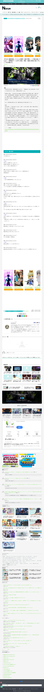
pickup (4, 556)
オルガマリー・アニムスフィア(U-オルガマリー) (10, 560)
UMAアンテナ (5, 661)
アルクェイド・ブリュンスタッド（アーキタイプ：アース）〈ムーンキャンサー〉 (19, 556)
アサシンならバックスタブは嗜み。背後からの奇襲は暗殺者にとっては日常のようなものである (20, 610)
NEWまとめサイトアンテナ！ (8, 659)
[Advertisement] (22, 27)
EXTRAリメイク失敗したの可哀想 (9, 594)
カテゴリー (4, 683)
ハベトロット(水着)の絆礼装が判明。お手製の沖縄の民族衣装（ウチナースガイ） (18, 607)
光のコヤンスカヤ (36, 563)
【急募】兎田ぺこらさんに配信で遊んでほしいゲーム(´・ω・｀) (15, 637)
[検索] (41, 451)
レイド (31, 563)
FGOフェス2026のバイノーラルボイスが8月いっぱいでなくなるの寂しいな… (17, 640)
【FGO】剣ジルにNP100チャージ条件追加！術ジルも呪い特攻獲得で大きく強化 (18, 472)
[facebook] (33, 85)
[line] (37, 85)
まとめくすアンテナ (7, 662)
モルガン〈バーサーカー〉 (24, 563)
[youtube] (37, 322)
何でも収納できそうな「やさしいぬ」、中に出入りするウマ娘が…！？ (16, 643)
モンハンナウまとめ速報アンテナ (9, 664)
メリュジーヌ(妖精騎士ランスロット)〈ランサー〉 (11, 563)
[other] (39, 322)
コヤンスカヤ (39, 560)
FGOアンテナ (5, 657)
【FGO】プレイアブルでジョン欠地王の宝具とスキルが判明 (15, 478)
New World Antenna (7, 674)
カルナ (20, 560)
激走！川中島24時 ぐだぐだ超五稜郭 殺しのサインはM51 (16, 18)
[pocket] (38, 85)
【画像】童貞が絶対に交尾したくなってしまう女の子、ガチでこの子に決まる (17, 626)
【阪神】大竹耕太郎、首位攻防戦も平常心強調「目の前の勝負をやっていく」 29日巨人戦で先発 (21, 634)
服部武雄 (5, 64)
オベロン (30, 559)
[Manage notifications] (1, 682)
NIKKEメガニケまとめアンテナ (9, 654)
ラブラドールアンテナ (7, 677)
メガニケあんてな (6, 669)
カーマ (24, 560)
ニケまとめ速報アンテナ (7, 670)
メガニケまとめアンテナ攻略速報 (9, 672)
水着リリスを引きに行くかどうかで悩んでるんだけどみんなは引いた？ (16, 604)
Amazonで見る (8, 289)
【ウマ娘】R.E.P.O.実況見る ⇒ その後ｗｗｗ (11, 646)
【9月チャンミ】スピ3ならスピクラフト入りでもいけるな (14, 620)
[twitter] (23, 398)
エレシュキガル (25, 559)
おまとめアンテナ (6, 675)
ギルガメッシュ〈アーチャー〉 (31, 560)
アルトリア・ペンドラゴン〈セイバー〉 (29, 557)
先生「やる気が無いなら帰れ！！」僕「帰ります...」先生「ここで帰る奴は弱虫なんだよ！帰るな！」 (22, 623)
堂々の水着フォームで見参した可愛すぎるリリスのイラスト (14, 597)
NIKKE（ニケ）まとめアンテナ (9, 656)
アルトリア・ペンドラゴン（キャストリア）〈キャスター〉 (12, 559)
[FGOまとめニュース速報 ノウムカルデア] (6, 8)
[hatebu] (35, 85)
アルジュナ (35, 556)
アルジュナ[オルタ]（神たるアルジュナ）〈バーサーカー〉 (12, 557)
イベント (5, 18)
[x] (34, 85)
